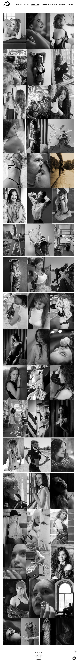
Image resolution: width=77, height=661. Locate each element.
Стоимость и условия (50, 4)
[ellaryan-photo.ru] (6, 4)
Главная (19, 4)
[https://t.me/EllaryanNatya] (39, 652)
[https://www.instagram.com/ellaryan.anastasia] (35, 652)
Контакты (62, 4)
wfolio (40, 659)
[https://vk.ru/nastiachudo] (37, 652)
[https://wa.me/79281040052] (41, 652)
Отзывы (70, 4)
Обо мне (26, 4)
